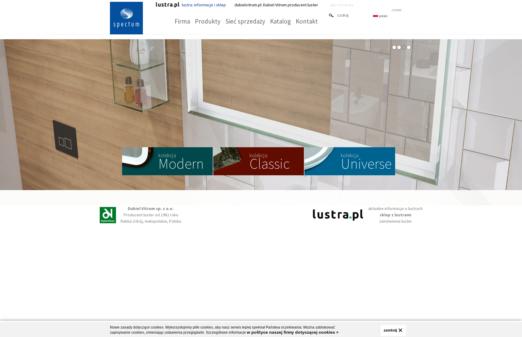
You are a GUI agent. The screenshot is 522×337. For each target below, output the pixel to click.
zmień (397, 10)
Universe (366, 162)
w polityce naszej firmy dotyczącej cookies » (293, 332)
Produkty (208, 21)
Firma (182, 21)
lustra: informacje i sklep (204, 5)
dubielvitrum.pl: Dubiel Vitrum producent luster (276, 5)
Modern (181, 162)
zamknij (390, 330)
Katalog (280, 21)
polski (383, 16)
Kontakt (307, 21)
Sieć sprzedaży (245, 21)
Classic (270, 162)
